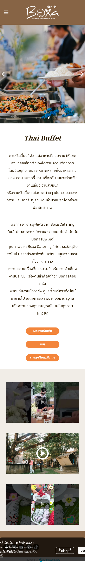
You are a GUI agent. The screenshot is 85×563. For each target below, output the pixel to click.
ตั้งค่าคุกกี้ (64, 550)
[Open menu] (6, 12)
